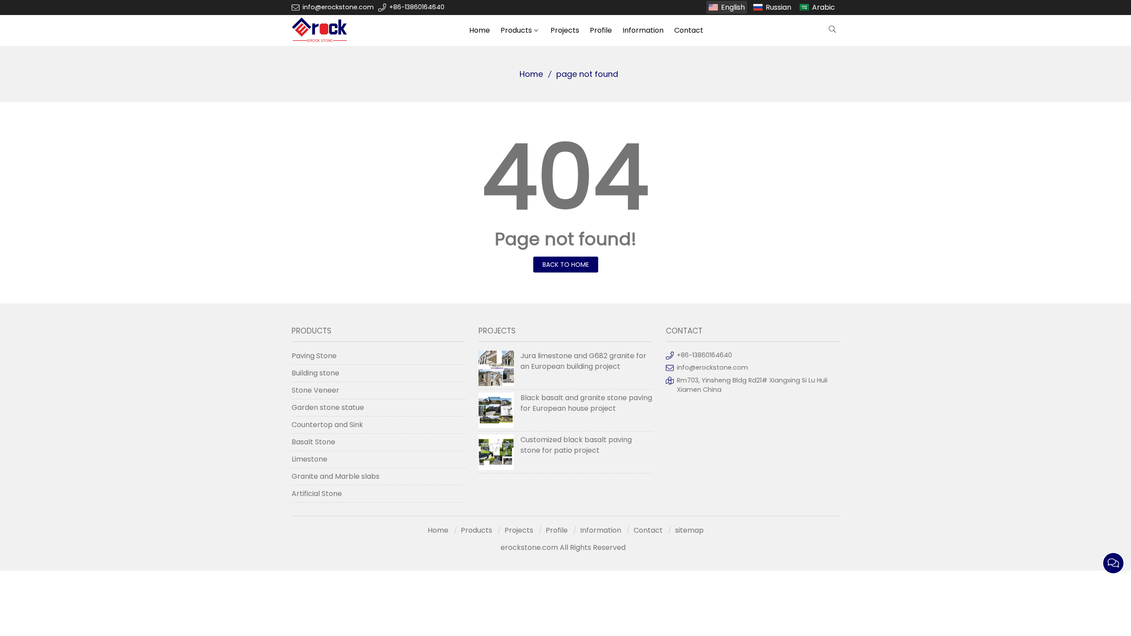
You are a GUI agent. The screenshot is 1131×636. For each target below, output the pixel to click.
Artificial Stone (317, 493)
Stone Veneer (315, 390)
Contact (688, 30)
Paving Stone (314, 356)
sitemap (689, 530)
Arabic (823, 7)
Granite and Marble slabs (336, 476)
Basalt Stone (313, 442)
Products (516, 30)
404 (565, 177)
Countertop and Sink (327, 425)
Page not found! (566, 239)
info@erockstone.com (338, 7)
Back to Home (566, 264)
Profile (601, 30)
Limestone (309, 459)
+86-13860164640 (416, 7)
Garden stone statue (328, 407)
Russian (778, 7)
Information (643, 30)
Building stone (315, 373)
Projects (564, 30)
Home (479, 30)
